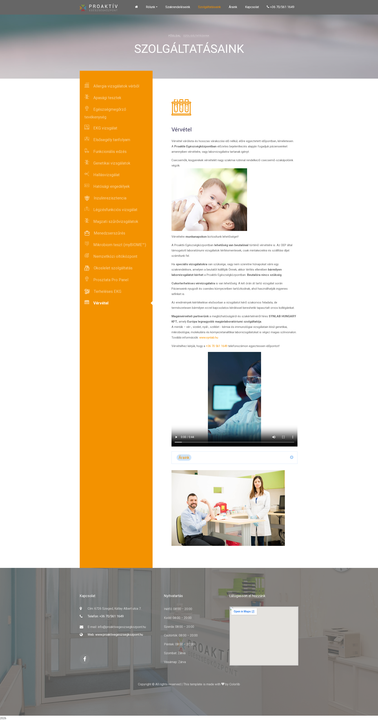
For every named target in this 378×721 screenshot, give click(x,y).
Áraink (233, 7)
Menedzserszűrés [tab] (109, 233)
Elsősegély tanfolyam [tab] (111, 139)
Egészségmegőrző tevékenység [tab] (105, 113)
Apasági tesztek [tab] (106, 97)
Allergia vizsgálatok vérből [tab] (115, 86)
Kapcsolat (252, 7)
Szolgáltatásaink (209, 7)
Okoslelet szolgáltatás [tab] (112, 268)
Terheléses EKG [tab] (107, 291)
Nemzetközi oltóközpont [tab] (114, 256)
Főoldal (175, 35)
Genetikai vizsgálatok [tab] (111, 163)
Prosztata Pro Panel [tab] (110, 279)
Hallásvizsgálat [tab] (106, 174)
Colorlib (234, 684)
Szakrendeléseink (177, 7)
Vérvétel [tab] (100, 303)
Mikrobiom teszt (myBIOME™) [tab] (119, 244)
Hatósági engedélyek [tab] (111, 186)
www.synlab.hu (208, 337)
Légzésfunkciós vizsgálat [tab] (114, 209)
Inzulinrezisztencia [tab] (109, 198)
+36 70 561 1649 (216, 346)
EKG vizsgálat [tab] (104, 128)
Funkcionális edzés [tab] (109, 151)
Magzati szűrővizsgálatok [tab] (115, 221)
